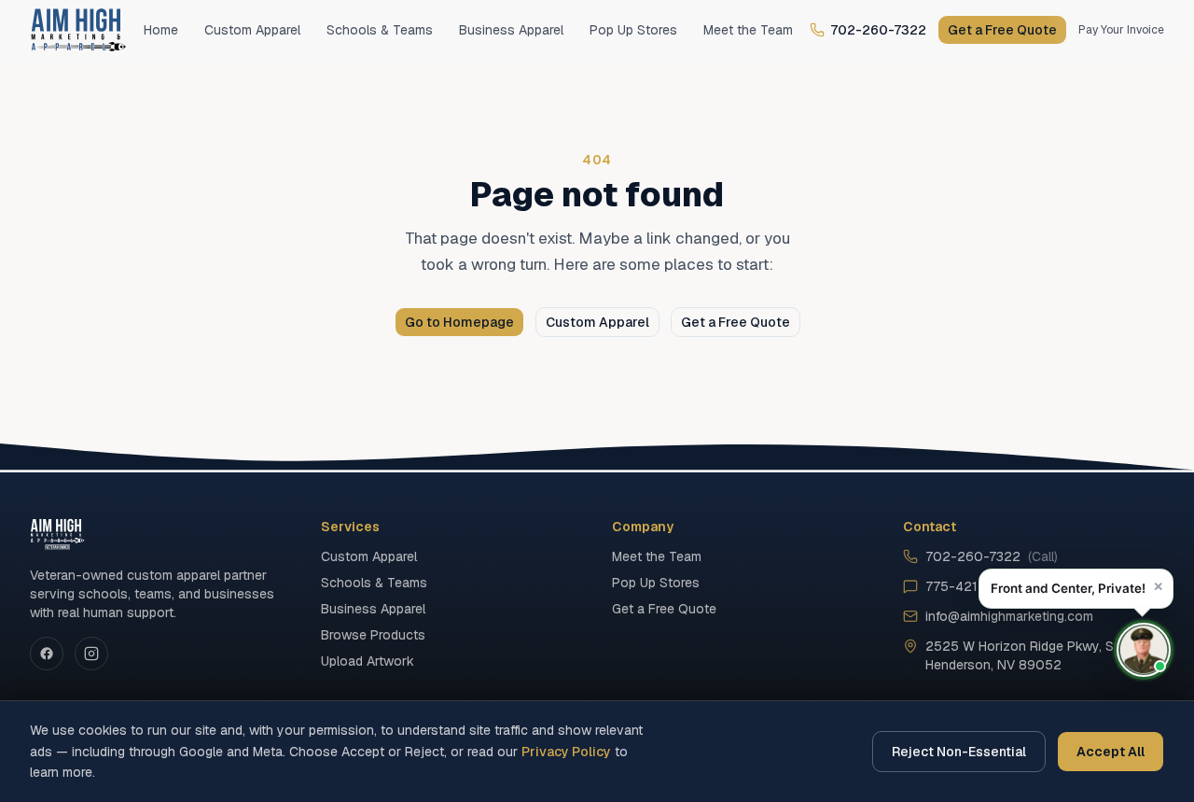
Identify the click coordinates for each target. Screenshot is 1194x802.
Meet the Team (748, 29)
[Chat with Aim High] (1143, 650)
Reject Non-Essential (959, 751)
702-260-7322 (878, 29)
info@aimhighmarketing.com (1009, 616)
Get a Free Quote (1002, 29)
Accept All (1110, 751)
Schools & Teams (379, 29)
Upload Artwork (367, 661)
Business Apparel (511, 29)
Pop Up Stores (633, 29)
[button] (1076, 589)
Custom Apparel (252, 29)
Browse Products (373, 634)
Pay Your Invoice (1121, 29)
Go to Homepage (459, 322)
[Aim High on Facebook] (46, 653)
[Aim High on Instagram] (91, 653)
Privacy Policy (566, 751)
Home (161, 29)
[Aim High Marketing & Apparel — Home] (78, 29)
